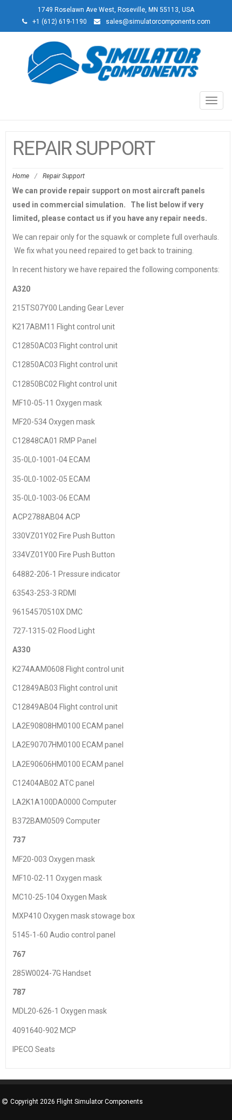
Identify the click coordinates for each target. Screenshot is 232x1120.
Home (20, 176)
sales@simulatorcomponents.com (158, 21)
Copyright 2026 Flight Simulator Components (76, 1101)
